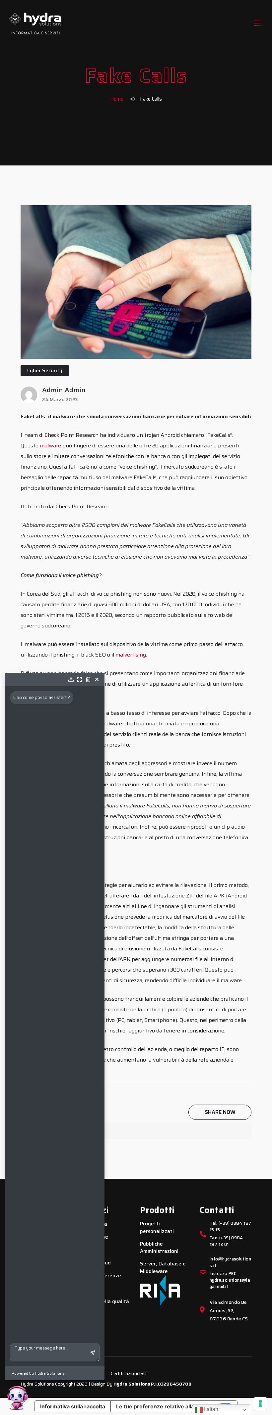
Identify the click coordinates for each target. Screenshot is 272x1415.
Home (116, 99)
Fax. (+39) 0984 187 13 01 (226, 1241)
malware (50, 445)
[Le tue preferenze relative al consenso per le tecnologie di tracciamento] (260, 1403)
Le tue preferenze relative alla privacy (165, 1406)
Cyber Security (44, 371)
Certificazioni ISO (129, 1373)
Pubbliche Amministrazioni (159, 1247)
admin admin (64, 390)
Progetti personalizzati (157, 1227)
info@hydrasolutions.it (230, 1262)
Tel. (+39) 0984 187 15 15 (230, 1226)
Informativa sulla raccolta (72, 1406)
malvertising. (131, 655)
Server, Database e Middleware (163, 1267)
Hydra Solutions (131, 1384)
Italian (210, 1409)
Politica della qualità (104, 1301)
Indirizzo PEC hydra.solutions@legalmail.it (230, 1280)
